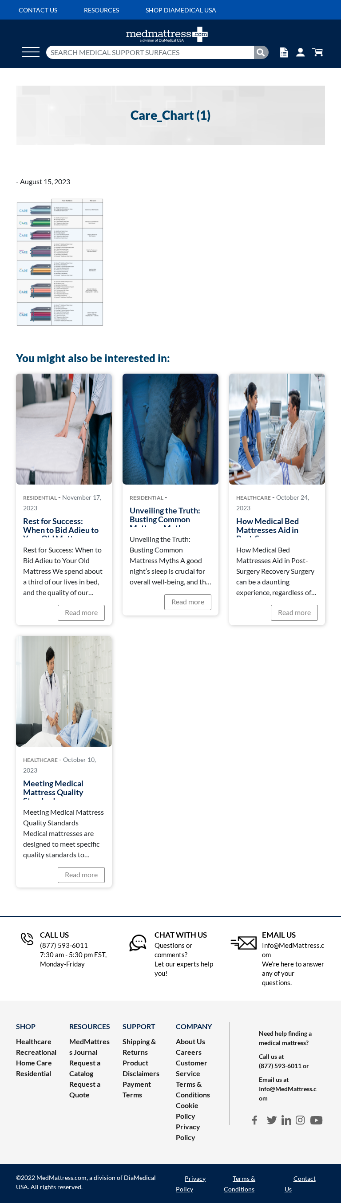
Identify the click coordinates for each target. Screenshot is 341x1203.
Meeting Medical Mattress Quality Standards (53, 791)
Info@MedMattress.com (288, 1093)
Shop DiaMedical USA (181, 10)
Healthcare (253, 498)
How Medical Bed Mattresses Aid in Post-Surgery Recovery (267, 534)
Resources (101, 10)
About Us (190, 1041)
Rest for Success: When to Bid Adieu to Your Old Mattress (61, 529)
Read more (81, 612)
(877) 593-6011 (280, 1065)
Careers (189, 1052)
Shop (26, 1026)
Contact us (38, 10)
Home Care (34, 1062)
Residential (40, 498)
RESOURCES (89, 1026)
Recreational (36, 1052)
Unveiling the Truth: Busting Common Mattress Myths (165, 518)
